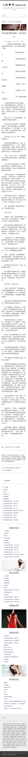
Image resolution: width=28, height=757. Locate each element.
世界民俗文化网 (18, 745)
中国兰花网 (8, 725)
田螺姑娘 (6, 685)
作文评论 (18, 737)
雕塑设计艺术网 (19, 733)
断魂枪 (5, 682)
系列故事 (7, 447)
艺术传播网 (8, 731)
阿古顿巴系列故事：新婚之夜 (13, 468)
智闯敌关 (6, 661)
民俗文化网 (14, 733)
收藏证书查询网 (7, 747)
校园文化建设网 (10, 730)
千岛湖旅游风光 (8, 742)
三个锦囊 (6, 487)
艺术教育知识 (14, 742)
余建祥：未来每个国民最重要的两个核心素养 (15, 701)
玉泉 (5, 692)
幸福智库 (17, 744)
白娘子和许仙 (7, 687)
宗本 (11, 447)
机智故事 (18, 21)
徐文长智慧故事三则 (9, 652)
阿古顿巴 (18, 447)
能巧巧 (5, 492)
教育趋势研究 (6, 736)
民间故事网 (13, 744)
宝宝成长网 (8, 734)
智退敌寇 (6, 659)
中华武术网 (7, 737)
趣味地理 (6, 741)
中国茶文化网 (20, 741)
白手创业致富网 (7, 744)
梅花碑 (5, 694)
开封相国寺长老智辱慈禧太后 (11, 657)
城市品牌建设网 (20, 727)
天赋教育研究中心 (18, 734)
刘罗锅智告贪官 (8, 592)
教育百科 (8, 739)
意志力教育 (15, 728)
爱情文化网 (22, 739)
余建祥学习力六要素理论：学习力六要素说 (14, 703)
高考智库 (18, 725)
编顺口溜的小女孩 (8, 650)
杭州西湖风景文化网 (13, 737)
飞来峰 (5, 699)
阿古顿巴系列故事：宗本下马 (11, 506)
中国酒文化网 (19, 736)
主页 (8, 21)
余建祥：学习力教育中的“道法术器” (12, 708)
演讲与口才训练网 (13, 725)
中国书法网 (18, 731)
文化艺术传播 (19, 742)
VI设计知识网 (16, 730)
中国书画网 (11, 741)
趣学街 (16, 727)
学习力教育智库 (9, 728)
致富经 (14, 723)
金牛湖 (5, 689)
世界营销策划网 (14, 747)
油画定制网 (12, 727)
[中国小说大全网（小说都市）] (14, 4)
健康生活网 (19, 728)
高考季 (12, 739)
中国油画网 (13, 731)
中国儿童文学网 (22, 730)
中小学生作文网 (17, 739)
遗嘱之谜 (6, 594)
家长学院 (22, 737)
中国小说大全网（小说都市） (9, 8)
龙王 (14, 447)
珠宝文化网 (9, 733)
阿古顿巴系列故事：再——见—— (12, 508)
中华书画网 (22, 731)
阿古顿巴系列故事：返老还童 (11, 643)
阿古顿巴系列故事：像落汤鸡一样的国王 (13, 510)
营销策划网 (24, 728)
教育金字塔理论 (8, 706)
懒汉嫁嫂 (6, 496)
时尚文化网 (22, 723)
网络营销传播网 (7, 727)
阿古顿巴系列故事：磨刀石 (10, 517)
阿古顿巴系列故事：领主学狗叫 (11, 520)
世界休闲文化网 (5, 723)
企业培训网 (5, 730)
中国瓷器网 (12, 734)
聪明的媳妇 (8, 470)
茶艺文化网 (21, 744)
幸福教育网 (8, 745)
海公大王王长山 (8, 647)
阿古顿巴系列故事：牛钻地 (10, 515)
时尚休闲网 (11, 723)
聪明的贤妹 (6, 494)
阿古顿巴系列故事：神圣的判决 (11, 513)
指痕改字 (6, 489)
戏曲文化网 (13, 745)
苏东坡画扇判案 (8, 696)
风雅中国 (18, 723)
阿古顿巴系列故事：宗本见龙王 (11, 501)
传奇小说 (13, 21)
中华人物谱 (15, 741)
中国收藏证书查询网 (13, 736)
